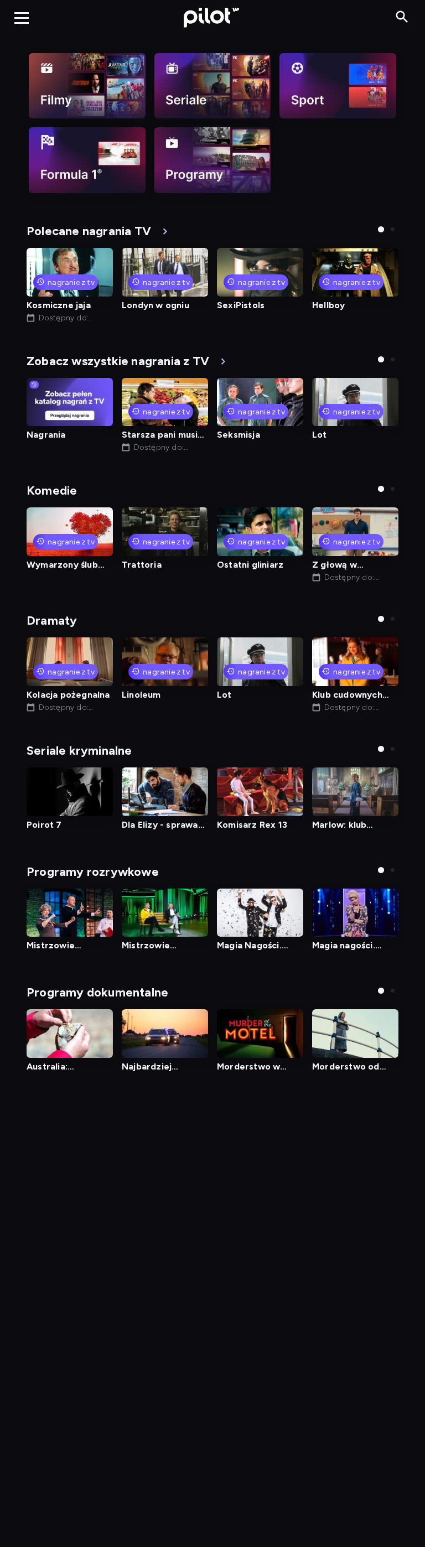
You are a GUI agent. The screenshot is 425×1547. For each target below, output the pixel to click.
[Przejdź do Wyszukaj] (402, 17)
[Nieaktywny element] (87, 85)
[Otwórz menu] (21, 17)
